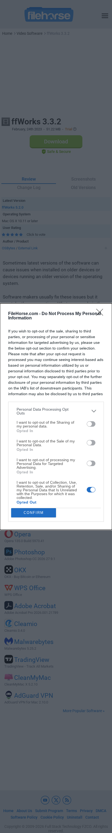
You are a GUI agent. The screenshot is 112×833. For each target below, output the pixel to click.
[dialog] (56, 416)
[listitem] (56, 411)
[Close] (101, 314)
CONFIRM (34, 513)
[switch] (91, 424)
